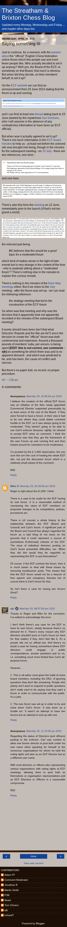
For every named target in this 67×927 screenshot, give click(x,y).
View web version (33, 863)
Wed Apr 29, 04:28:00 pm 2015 (37, 486)
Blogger (40, 923)
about (5, 56)
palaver (56, 52)
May (58, 283)
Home (33, 856)
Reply (13, 475)
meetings (7, 286)
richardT (9, 915)
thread (39, 114)
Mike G (14, 486)
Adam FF (9, 874)
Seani (7, 900)
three (51, 283)
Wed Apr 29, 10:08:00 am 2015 (44, 396)
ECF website (19, 85)
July (52, 286)
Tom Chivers (11, 905)
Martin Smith (11, 890)
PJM (6, 895)
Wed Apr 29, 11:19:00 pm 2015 (43, 731)
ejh (12, 608)
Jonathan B (10, 884)
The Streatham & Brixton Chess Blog (28, 14)
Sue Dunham (50, 117)
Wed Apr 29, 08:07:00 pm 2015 (37, 608)
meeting (39, 204)
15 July (46, 151)
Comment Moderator (16, 879)
